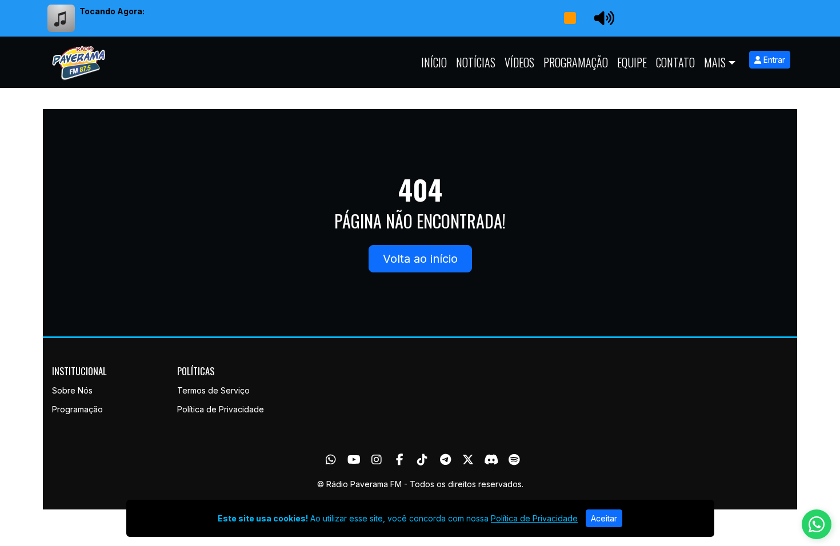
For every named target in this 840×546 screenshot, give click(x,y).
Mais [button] (715, 62)
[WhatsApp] (331, 460)
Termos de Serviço (213, 390)
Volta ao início (420, 259)
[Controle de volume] (602, 18)
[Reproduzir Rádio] (570, 18)
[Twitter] (468, 460)
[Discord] (491, 460)
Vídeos (519, 62)
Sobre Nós (72, 390)
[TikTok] (422, 460)
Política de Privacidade (220, 409)
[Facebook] (399, 460)
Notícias (475, 62)
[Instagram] (376, 460)
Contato (675, 62)
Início (434, 62)
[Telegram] (445, 460)
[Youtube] (354, 460)
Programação (575, 62)
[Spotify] (514, 460)
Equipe (632, 62)
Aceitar (604, 518)
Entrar (773, 60)
